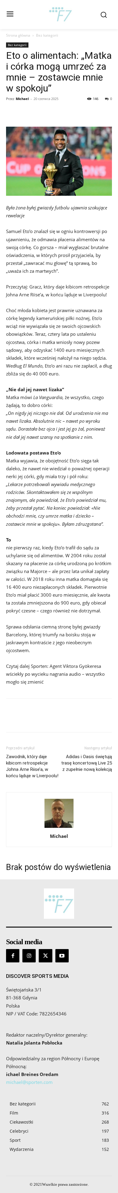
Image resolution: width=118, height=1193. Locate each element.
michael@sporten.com (29, 1082)
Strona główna (18, 35)
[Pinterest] (40, 112)
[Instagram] (29, 955)
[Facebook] (12, 112)
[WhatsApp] (54, 112)
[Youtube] (62, 955)
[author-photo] (59, 828)
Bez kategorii (47, 35)
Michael (22, 98)
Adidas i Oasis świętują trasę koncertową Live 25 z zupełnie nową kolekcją (86, 763)
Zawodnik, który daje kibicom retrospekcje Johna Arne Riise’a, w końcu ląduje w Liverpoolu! (32, 766)
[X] (26, 112)
